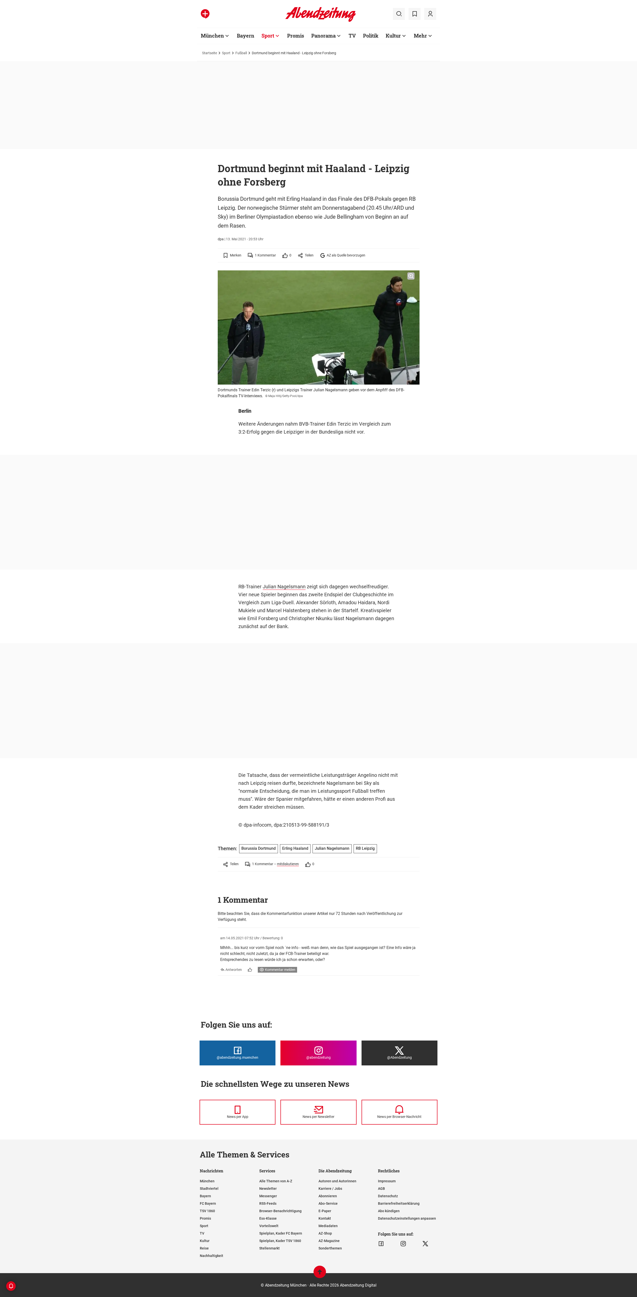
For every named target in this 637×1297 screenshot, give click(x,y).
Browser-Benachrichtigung (280, 1211)
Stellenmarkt (269, 1248)
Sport (268, 35)
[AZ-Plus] (205, 14)
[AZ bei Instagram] (403, 1243)
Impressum (387, 1181)
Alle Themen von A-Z (275, 1181)
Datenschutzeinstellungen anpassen (407, 1218)
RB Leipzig (365, 848)
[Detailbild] (411, 276)
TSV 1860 (207, 1211)
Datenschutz (388, 1196)
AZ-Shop (325, 1233)
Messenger (268, 1196)
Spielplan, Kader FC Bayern (280, 1233)
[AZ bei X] (425, 1243)
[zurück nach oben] (320, 1274)
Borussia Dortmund (258, 848)
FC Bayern (208, 1203)
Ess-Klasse (268, 1218)
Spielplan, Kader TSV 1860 (280, 1241)
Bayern (245, 35)
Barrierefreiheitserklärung (399, 1203)
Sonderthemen (330, 1248)
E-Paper (324, 1211)
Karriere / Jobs (330, 1189)
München (212, 35)
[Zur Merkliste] (415, 14)
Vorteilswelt (268, 1226)
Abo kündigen (389, 1211)
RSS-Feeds (267, 1203)
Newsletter (268, 1189)
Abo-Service (328, 1203)
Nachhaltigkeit (211, 1256)
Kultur (393, 35)
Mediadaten (328, 1226)
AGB (381, 1189)
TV (352, 35)
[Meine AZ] (430, 14)
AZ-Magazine (329, 1241)
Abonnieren (327, 1196)
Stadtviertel (209, 1189)
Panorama (323, 35)
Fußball (241, 53)
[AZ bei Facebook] (381, 1243)
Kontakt (324, 1218)
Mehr (420, 35)
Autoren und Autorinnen (337, 1181)
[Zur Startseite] (320, 21)
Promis (295, 35)
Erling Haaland (295, 848)
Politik (370, 35)
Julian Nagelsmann (284, 587)
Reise (204, 1248)
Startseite (209, 53)
